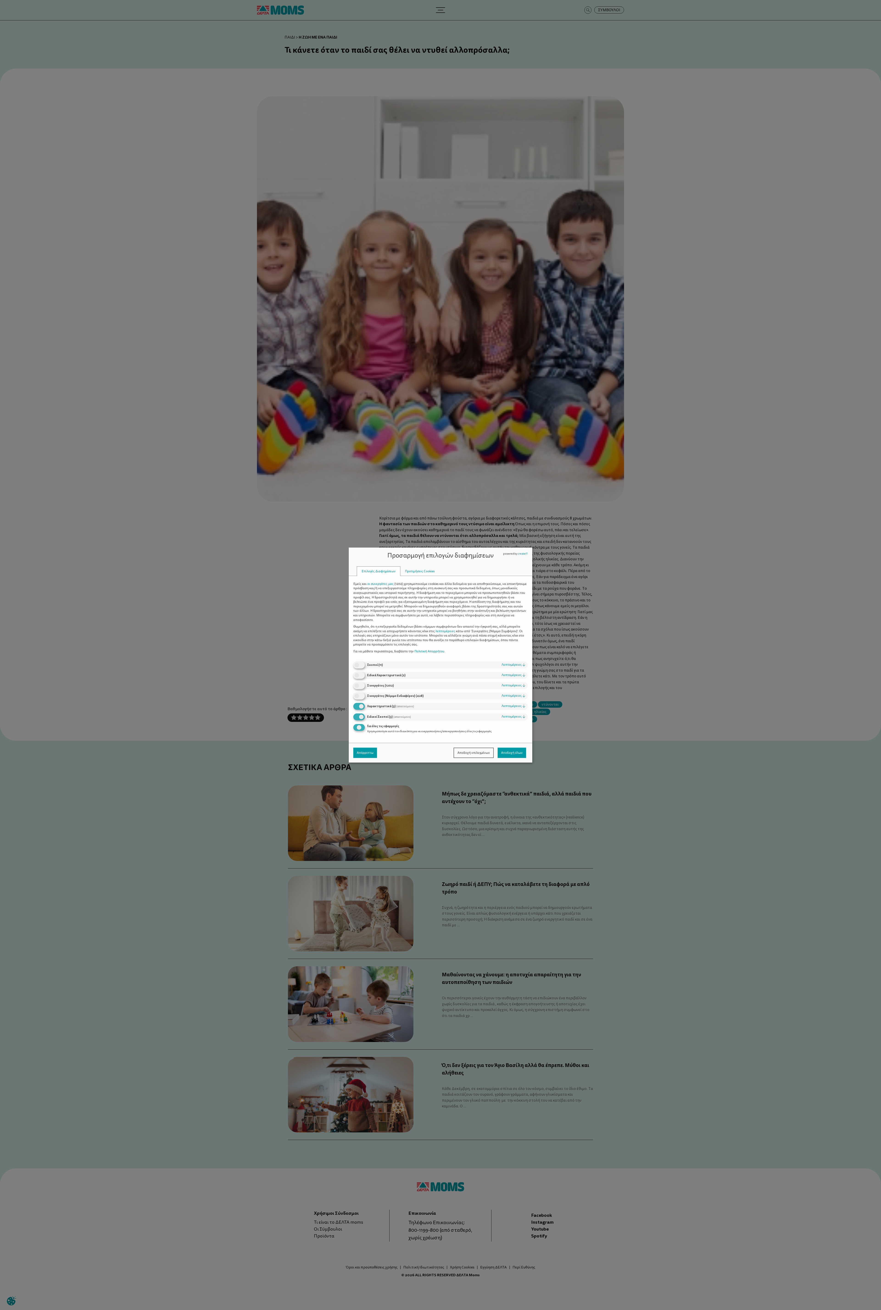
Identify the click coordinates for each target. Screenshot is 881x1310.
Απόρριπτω (365, 753)
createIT (523, 554)
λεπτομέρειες (513, 665)
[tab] (378, 571)
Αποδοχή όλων (512, 753)
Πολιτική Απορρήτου (429, 651)
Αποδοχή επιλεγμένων (473, 753)
